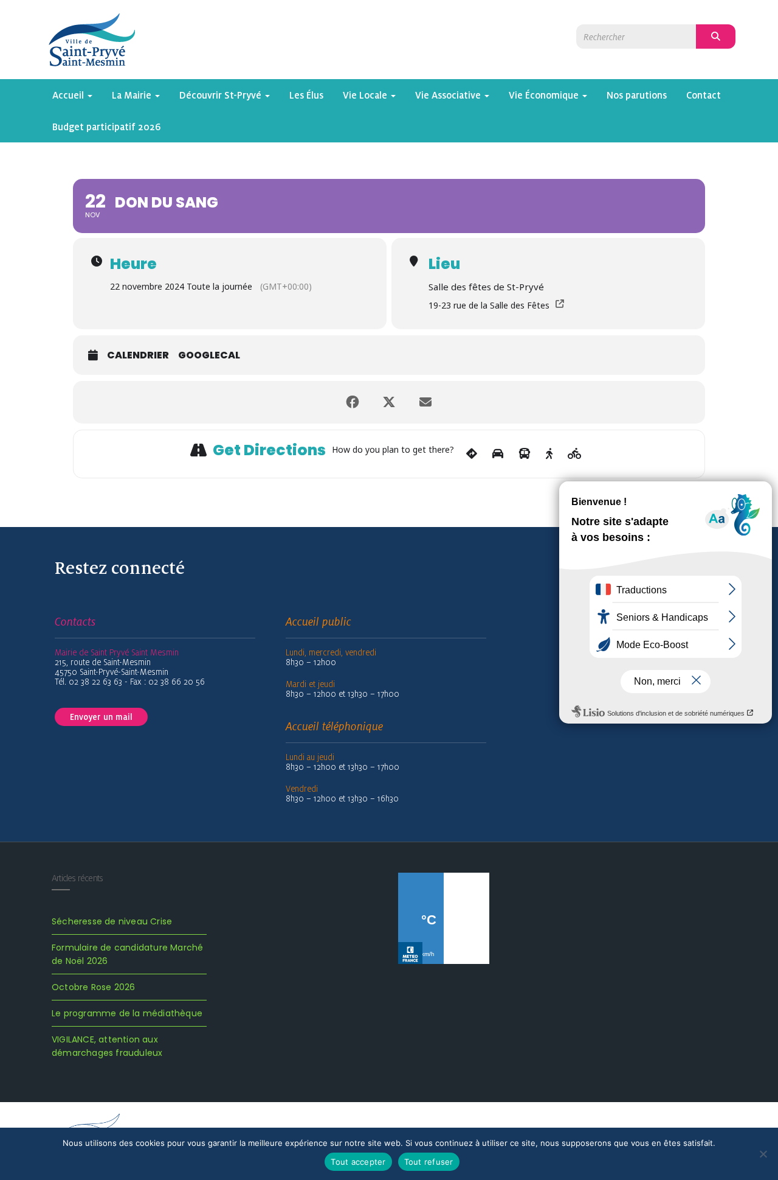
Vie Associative (449, 95)
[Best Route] (471, 454)
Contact (703, 95)
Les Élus (306, 95)
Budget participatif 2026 (106, 126)
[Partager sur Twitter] (389, 402)
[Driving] (497, 454)
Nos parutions (637, 95)
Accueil (69, 95)
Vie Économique (545, 95)
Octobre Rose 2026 (93, 987)
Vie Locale (366, 95)
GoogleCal (209, 355)
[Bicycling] (575, 454)
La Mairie (133, 95)
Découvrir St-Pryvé (221, 95)
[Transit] (524, 454)
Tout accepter (358, 1162)
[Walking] (549, 454)
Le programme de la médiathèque (127, 1013)
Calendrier (138, 355)
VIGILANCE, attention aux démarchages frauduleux (107, 1046)
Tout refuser (428, 1162)
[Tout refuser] (763, 1154)
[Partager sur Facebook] (352, 402)
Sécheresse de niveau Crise (112, 921)
